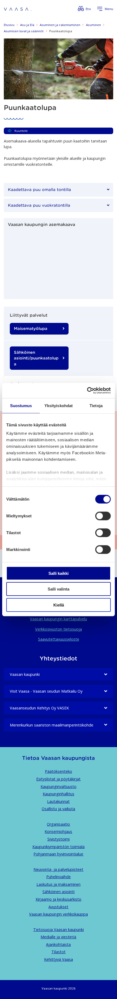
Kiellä (58, 604)
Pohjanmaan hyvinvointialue (58, 854)
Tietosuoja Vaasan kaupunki (58, 929)
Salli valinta (58, 589)
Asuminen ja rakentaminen (60, 25)
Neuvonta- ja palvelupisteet (58, 869)
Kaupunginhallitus (58, 793)
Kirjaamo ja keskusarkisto (58, 899)
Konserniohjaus (58, 831)
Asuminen (93, 25)
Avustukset (58, 906)
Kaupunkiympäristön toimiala (58, 846)
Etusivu (9, 25)
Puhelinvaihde (58, 876)
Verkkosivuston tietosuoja (58, 629)
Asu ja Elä (27, 25)
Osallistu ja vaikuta (58, 808)
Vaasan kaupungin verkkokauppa (58, 914)
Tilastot (58, 951)
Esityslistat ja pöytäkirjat (58, 778)
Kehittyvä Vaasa (58, 959)
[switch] (103, 515)
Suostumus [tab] (21, 405)
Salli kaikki (58, 573)
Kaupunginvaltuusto (58, 786)
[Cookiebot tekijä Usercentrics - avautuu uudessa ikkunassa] (87, 390)
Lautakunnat (58, 801)
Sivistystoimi (58, 839)
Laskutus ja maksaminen (58, 884)
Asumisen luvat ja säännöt (24, 31)
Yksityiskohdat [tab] (58, 405)
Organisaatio (58, 824)
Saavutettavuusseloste (58, 639)
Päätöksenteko (58, 771)
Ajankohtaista (58, 944)
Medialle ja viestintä (58, 936)
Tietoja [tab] (96, 405)
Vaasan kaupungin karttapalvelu (58, 618)
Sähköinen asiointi (58, 891)
